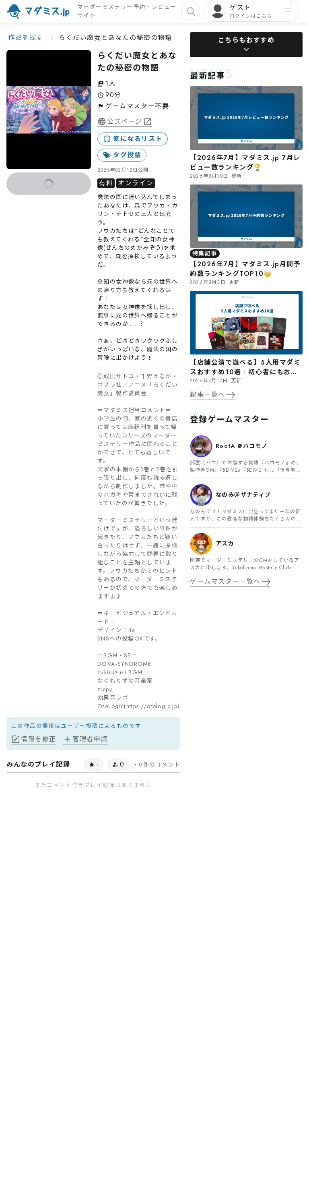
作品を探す (25, 37)
